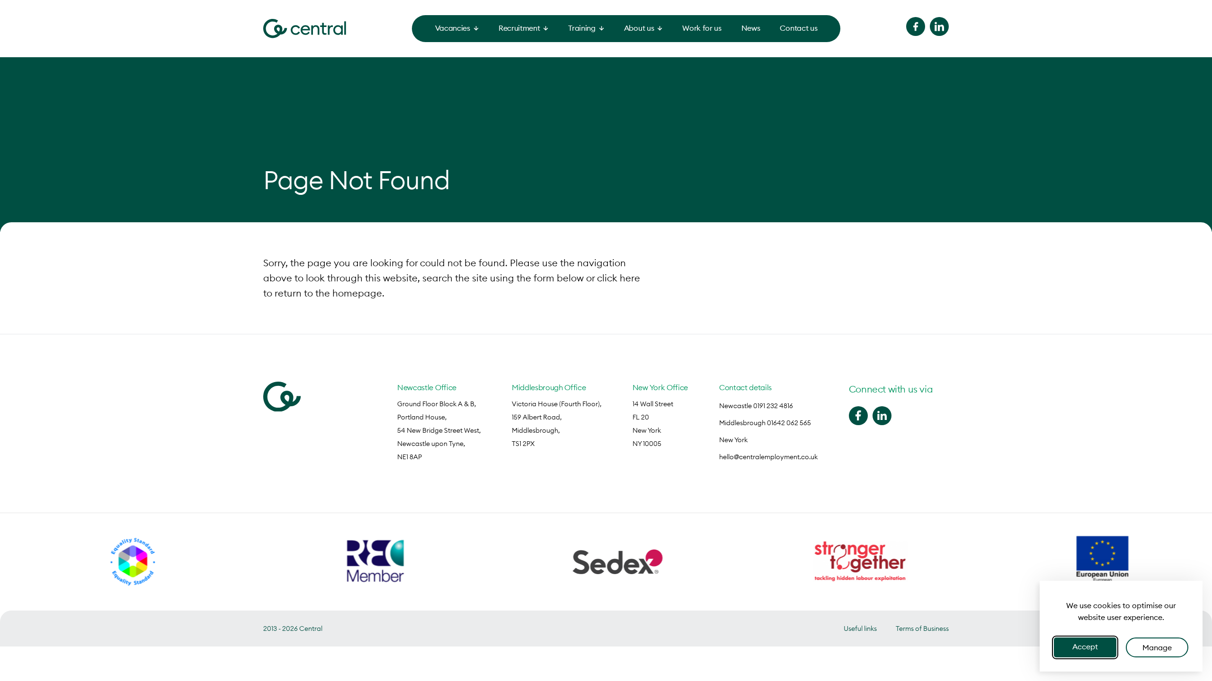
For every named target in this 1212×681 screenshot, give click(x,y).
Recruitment (519, 28)
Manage (1157, 647)
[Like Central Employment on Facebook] (915, 26)
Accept (1085, 646)
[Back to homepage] (304, 28)
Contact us (798, 28)
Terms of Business (922, 628)
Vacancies (452, 28)
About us (639, 28)
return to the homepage (328, 293)
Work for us (701, 28)
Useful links (860, 628)
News (750, 28)
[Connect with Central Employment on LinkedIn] (939, 26)
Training (581, 28)
